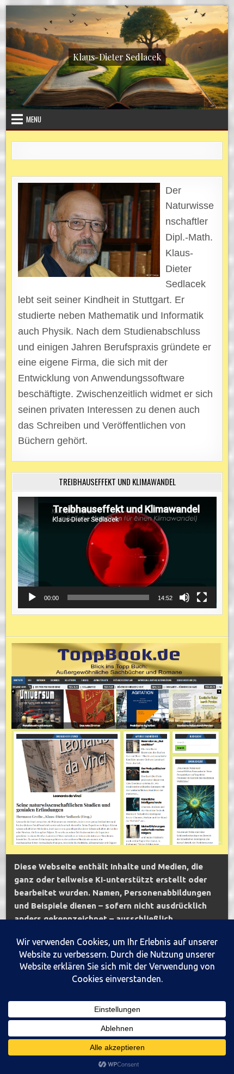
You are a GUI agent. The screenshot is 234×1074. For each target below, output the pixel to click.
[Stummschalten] (184, 597)
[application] (117, 552)
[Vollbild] (201, 597)
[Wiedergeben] (32, 597)
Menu (33, 119)
